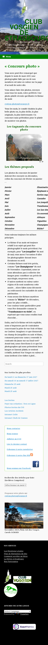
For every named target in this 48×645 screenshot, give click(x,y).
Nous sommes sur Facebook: (19, 468)
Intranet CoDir (11, 414)
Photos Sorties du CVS (14, 407)
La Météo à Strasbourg (14, 559)
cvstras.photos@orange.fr (17, 104)
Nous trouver (12, 433)
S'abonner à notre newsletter (20, 449)
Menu (8, 56)
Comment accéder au (13, 556)
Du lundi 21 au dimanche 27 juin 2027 (21, 377)
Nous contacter (13, 428)
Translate (24, 614)
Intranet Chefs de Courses (16, 418)
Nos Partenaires (11, 561)
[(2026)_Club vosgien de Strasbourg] (24, 7)
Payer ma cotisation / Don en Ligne (20, 404)
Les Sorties (9, 400)
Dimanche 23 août (12, 384)
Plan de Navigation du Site (15, 553)
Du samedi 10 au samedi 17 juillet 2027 (21, 380)
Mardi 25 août (11, 388)
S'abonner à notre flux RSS (18, 455)
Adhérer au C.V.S (14, 439)
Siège (25, 556)
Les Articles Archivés (14, 411)
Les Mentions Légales (13, 551)
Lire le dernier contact (17, 444)
